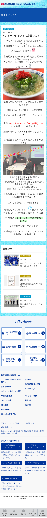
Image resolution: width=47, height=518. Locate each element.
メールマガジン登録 (10, 463)
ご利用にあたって (31, 423)
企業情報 (28, 400)
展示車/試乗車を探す (32, 384)
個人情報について (8, 427)
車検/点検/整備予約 (8, 414)
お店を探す (29, 380)
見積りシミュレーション (33, 446)
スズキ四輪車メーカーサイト (10, 446)
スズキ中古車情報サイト (10, 478)
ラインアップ (30, 389)
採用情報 (28, 405)
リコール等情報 (33, 463)
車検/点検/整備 (6, 396)
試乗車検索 (5, 409)
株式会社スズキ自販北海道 (25, 4)
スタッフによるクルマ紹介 (11, 391)
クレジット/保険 (31, 396)
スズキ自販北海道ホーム (10, 375)
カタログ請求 (6, 400)
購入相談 (4, 405)
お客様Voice (6, 387)
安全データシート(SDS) (10, 423)
